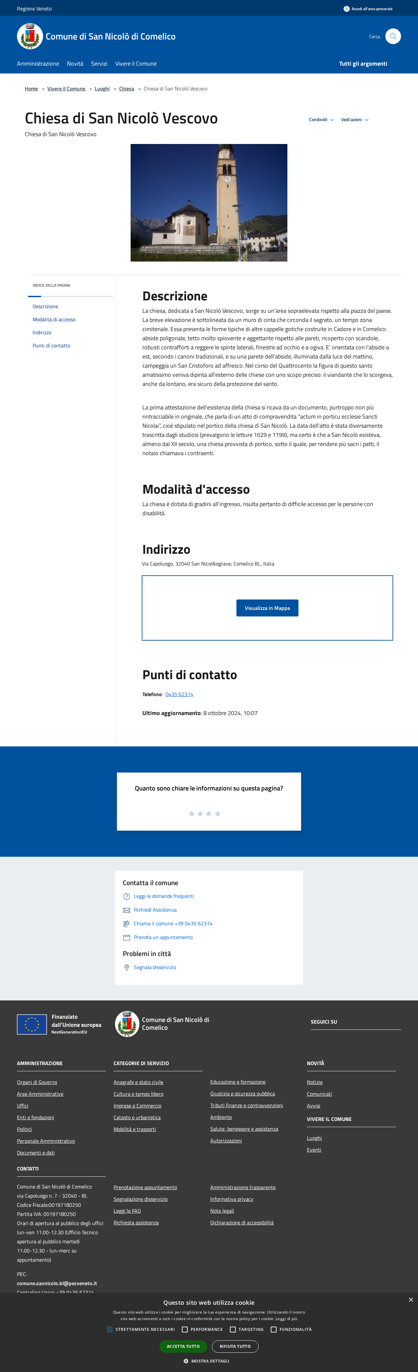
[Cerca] (393, 36)
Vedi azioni (352, 119)
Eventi (314, 1150)
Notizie (315, 1082)
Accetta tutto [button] (183, 1346)
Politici (24, 1129)
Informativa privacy (231, 1199)
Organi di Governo (37, 1082)
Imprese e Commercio (137, 1105)
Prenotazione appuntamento (145, 1187)
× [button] (410, 1300)
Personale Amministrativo (46, 1141)
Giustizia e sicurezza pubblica (242, 1093)
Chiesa (126, 88)
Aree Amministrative (40, 1094)
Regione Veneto (34, 8)
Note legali (222, 1211)
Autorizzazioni (226, 1140)
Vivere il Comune (67, 88)
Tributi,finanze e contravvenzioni (246, 1105)
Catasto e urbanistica (137, 1117)
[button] (208, 1361)
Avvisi (313, 1105)
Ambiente (221, 1117)
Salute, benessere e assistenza (244, 1129)
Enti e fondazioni (35, 1117)
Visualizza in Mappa (267, 608)
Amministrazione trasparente (243, 1187)
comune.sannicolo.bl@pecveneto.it (57, 1283)
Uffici (22, 1105)
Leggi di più (286, 1318)
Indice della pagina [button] (51, 285)
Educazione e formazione (237, 1082)
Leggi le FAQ (127, 1211)
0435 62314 (179, 694)
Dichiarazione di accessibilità (242, 1222)
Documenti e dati (36, 1153)
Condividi (318, 119)
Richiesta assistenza (136, 1222)
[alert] (209, 1332)
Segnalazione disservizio (141, 1199)
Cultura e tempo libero (138, 1094)
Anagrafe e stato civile (138, 1082)
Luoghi (102, 88)
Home (31, 88)
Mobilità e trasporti (135, 1129)
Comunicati (319, 1094)
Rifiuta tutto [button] (235, 1346)
